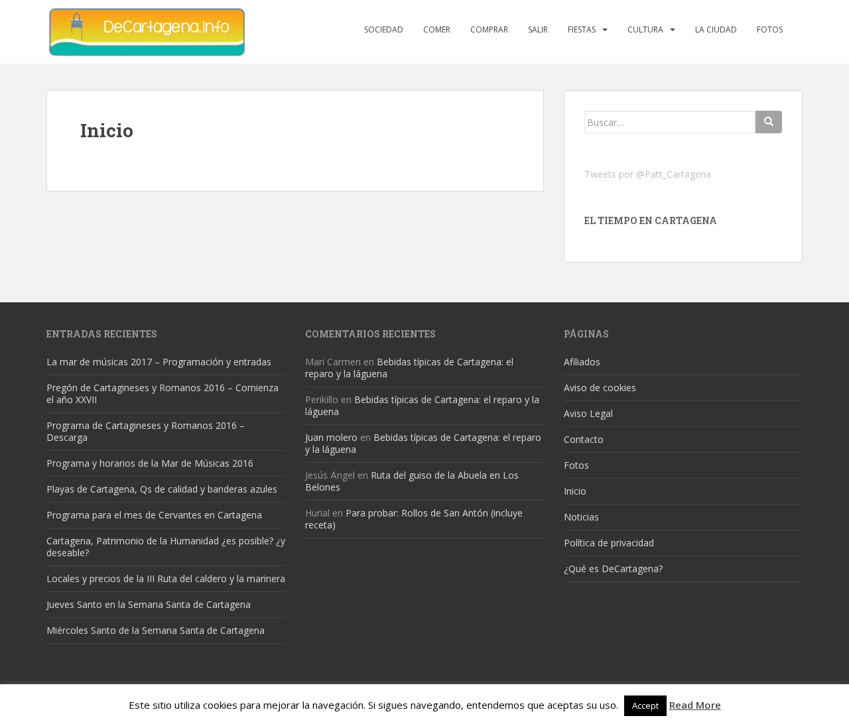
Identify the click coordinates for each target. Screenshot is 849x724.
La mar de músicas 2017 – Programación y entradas (158, 361)
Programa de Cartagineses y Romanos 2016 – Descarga (145, 431)
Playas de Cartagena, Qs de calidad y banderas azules (161, 489)
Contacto (584, 439)
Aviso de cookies (600, 387)
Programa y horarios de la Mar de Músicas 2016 (149, 463)
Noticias (581, 517)
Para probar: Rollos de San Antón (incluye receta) (414, 519)
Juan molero (331, 437)
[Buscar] (768, 122)
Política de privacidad (609, 542)
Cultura (645, 29)
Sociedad (383, 29)
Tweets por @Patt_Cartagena (647, 174)
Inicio (575, 491)
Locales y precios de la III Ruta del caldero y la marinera (165, 578)
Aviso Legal (588, 413)
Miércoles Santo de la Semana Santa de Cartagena (155, 630)
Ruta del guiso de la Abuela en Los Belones (412, 481)
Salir (538, 29)
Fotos (770, 29)
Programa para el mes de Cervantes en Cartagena (154, 515)
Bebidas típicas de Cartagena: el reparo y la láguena (409, 367)
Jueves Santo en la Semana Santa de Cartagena (148, 604)
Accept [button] (645, 705)
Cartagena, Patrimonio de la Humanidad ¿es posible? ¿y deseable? (165, 546)
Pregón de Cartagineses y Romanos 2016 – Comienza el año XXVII (162, 393)
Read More (695, 704)
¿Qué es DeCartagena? (613, 568)
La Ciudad (716, 29)
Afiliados (582, 361)
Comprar (489, 29)
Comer (436, 29)
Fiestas (582, 29)
